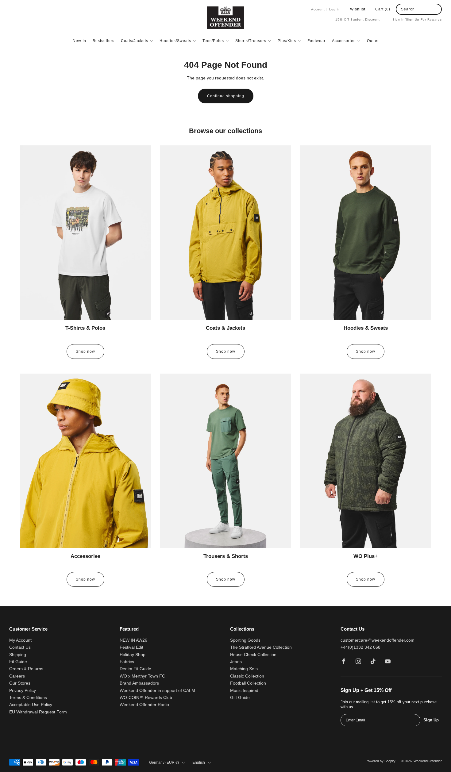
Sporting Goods (245, 640)
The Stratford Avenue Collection (261, 647)
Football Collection (248, 683)
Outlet (373, 41)
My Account (20, 640)
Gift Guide (240, 697)
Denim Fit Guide (135, 668)
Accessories (344, 41)
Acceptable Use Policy (30, 704)
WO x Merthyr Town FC (142, 676)
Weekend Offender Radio (144, 704)
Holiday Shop (132, 654)
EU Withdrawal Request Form (38, 712)
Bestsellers (103, 41)
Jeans (236, 661)
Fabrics (127, 661)
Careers (17, 676)
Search (408, 9)
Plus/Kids (287, 41)
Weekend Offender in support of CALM (157, 690)
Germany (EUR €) (164, 762)
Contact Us (20, 647)
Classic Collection (247, 676)
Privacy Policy (22, 690)
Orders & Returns (26, 668)
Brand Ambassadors (139, 683)
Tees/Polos (213, 41)
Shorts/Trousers (250, 41)
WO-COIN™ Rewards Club (146, 697)
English (198, 762)
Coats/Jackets (134, 41)
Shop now (85, 351)
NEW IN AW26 (133, 640)
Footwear (316, 41)
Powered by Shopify (380, 761)
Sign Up (431, 720)
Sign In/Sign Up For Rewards (417, 19)
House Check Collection (253, 654)
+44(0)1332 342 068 (360, 647)
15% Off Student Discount (361, 19)
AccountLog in (325, 9)
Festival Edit (131, 647)
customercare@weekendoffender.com (377, 640)
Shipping (17, 654)
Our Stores (19, 683)
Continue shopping (225, 96)
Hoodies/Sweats (175, 41)
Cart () (382, 9)
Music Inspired (244, 690)
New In (79, 41)
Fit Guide (18, 661)
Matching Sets (244, 668)
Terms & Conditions (28, 697)
